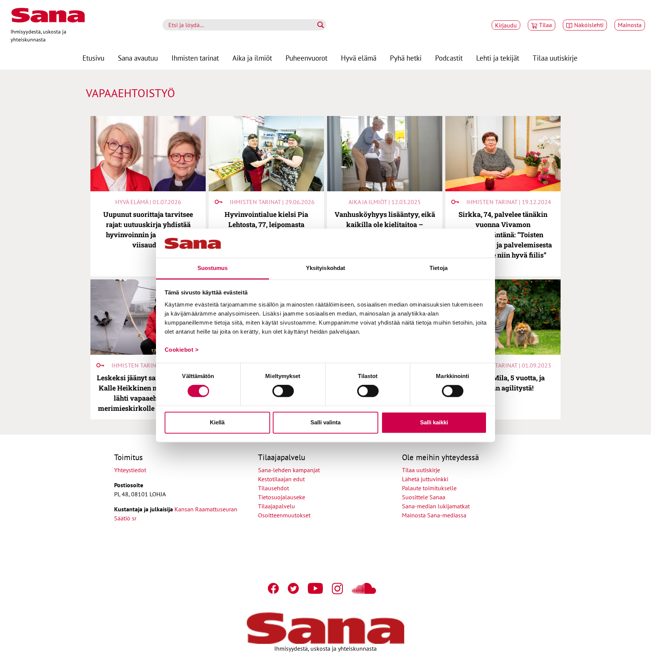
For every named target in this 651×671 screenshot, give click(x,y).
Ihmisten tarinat (195, 58)
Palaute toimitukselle (429, 488)
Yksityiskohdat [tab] (325, 268)
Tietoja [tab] (438, 268)
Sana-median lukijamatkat (436, 506)
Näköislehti (589, 25)
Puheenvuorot (306, 58)
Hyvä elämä (358, 58)
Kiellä (217, 422)
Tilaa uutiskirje (555, 58)
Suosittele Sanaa (423, 497)
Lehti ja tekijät (497, 58)
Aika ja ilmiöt (252, 58)
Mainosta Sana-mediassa (434, 515)
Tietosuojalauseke (281, 497)
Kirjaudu (506, 25)
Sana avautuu (138, 58)
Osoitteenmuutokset (284, 515)
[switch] (283, 391)
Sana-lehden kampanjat (289, 470)
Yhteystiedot (130, 470)
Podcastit (449, 58)
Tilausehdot (273, 488)
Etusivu (93, 58)
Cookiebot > (182, 349)
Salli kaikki (434, 422)
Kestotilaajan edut (281, 479)
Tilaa (545, 25)
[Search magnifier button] (320, 25)
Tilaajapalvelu (278, 506)
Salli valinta (325, 422)
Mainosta (630, 25)
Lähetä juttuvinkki (425, 479)
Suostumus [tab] (212, 268)
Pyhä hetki (406, 58)
